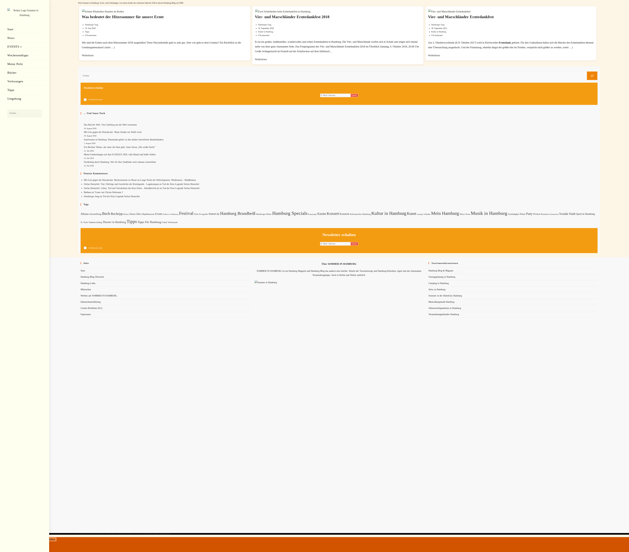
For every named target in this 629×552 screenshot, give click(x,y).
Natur (522, 214)
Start (83, 270)
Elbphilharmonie (148, 214)
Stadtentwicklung (95, 222)
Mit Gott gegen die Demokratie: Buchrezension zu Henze (110, 180)
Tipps (87, 32)
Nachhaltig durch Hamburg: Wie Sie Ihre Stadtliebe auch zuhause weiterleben (120, 162)
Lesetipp (420, 214)
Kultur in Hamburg (265, 32)
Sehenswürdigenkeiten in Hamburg (445, 308)
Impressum (86, 314)
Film (196, 214)
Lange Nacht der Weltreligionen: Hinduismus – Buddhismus (168, 180)
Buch (106, 214)
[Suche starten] (38, 113)
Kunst (411, 213)
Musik (467, 214)
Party (529, 213)
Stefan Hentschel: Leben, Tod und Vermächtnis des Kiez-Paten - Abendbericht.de (121, 188)
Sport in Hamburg (585, 214)
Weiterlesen (88, 55)
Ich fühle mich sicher (95, 99)
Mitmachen (86, 289)
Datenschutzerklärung (91, 302)
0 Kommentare (90, 35)
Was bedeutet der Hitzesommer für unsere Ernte (123, 17)
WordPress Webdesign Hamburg (157, 534)
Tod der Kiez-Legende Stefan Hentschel (180, 184)
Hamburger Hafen (264, 214)
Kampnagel (312, 214)
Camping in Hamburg (439, 283)
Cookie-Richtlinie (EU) (91, 308)
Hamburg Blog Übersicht (92, 277)
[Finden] (592, 75)
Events (158, 214)
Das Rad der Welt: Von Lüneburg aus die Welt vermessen (110, 125)
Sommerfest (554, 214)
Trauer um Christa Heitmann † (109, 192)
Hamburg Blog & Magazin (441, 270)
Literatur (427, 214)
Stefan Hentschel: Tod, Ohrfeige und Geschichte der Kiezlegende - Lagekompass (121, 184)
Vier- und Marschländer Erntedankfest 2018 (292, 17)
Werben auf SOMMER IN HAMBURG (99, 295)
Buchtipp (117, 213)
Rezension (545, 214)
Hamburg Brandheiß (237, 213)
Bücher (126, 214)
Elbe (138, 214)
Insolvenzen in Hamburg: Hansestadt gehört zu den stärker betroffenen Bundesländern (123, 139)
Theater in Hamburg (114, 222)
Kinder (321, 213)
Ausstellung (95, 214)
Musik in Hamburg (489, 213)
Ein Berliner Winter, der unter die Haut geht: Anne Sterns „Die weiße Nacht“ (119, 147)
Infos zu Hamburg (437, 289)
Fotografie (203, 214)
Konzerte (344, 214)
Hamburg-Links (88, 283)
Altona (85, 213)
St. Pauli (84, 222)
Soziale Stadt (567, 213)
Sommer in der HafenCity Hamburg (445, 295)
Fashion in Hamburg (170, 214)
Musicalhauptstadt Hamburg (441, 302)
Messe (462, 214)
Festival (186, 213)
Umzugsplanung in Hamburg (442, 277)
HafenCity (214, 214)
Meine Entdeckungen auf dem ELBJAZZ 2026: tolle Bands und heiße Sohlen (120, 154)
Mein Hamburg (445, 213)
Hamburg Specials (289, 213)
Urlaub (164, 222)
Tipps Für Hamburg (149, 222)
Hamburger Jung (91, 25)
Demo (133, 214)
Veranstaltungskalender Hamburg (444, 314)
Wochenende (173, 222)
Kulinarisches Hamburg (360, 214)
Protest (536, 214)
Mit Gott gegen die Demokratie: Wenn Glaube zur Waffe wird (112, 132)
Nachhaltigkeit (513, 214)
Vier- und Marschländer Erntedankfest (461, 17)
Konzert (333, 214)
